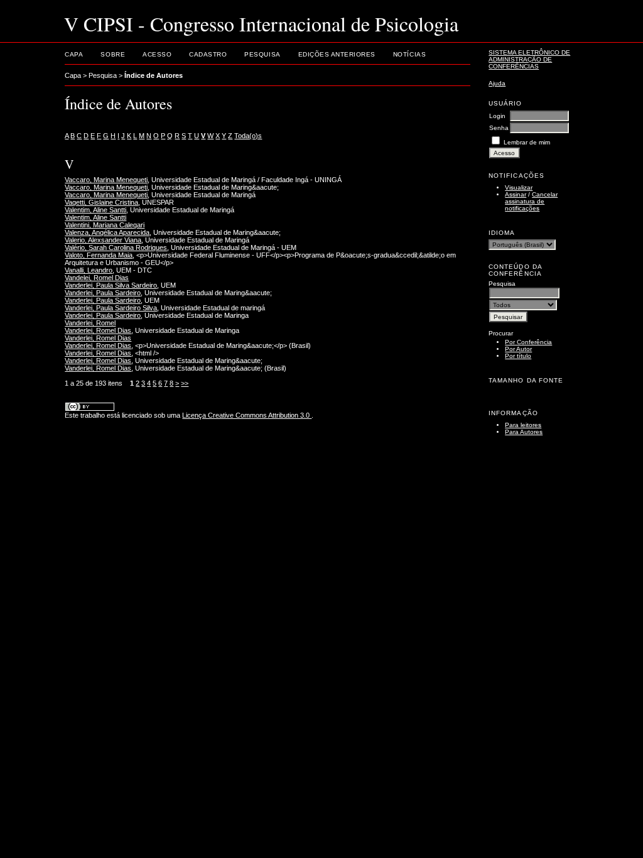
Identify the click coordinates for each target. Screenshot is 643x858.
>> (184, 383)
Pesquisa (262, 54)
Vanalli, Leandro (88, 270)
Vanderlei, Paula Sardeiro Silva (111, 308)
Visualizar (518, 187)
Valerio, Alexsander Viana (103, 240)
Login (497, 115)
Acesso (157, 54)
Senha (499, 127)
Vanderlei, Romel (90, 323)
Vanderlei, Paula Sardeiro (103, 292)
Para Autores (524, 431)
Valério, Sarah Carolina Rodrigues (116, 247)
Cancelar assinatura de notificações (531, 201)
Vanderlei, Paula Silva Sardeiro (111, 285)
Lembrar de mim (527, 142)
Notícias (409, 54)
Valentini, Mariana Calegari (104, 225)
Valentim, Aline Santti (95, 210)
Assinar (515, 194)
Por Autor (518, 348)
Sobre (112, 54)
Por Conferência (528, 342)
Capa (74, 54)
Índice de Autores (153, 75)
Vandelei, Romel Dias (97, 277)
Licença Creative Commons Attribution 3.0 (246, 415)
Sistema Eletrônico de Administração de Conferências (529, 59)
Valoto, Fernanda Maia (98, 255)
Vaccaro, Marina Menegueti (106, 179)
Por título (518, 355)
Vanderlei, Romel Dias (98, 330)
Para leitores (523, 424)
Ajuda (497, 83)
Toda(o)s (248, 135)
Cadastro (208, 54)
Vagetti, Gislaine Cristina (101, 202)
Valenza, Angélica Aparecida (107, 232)
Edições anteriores (337, 54)
